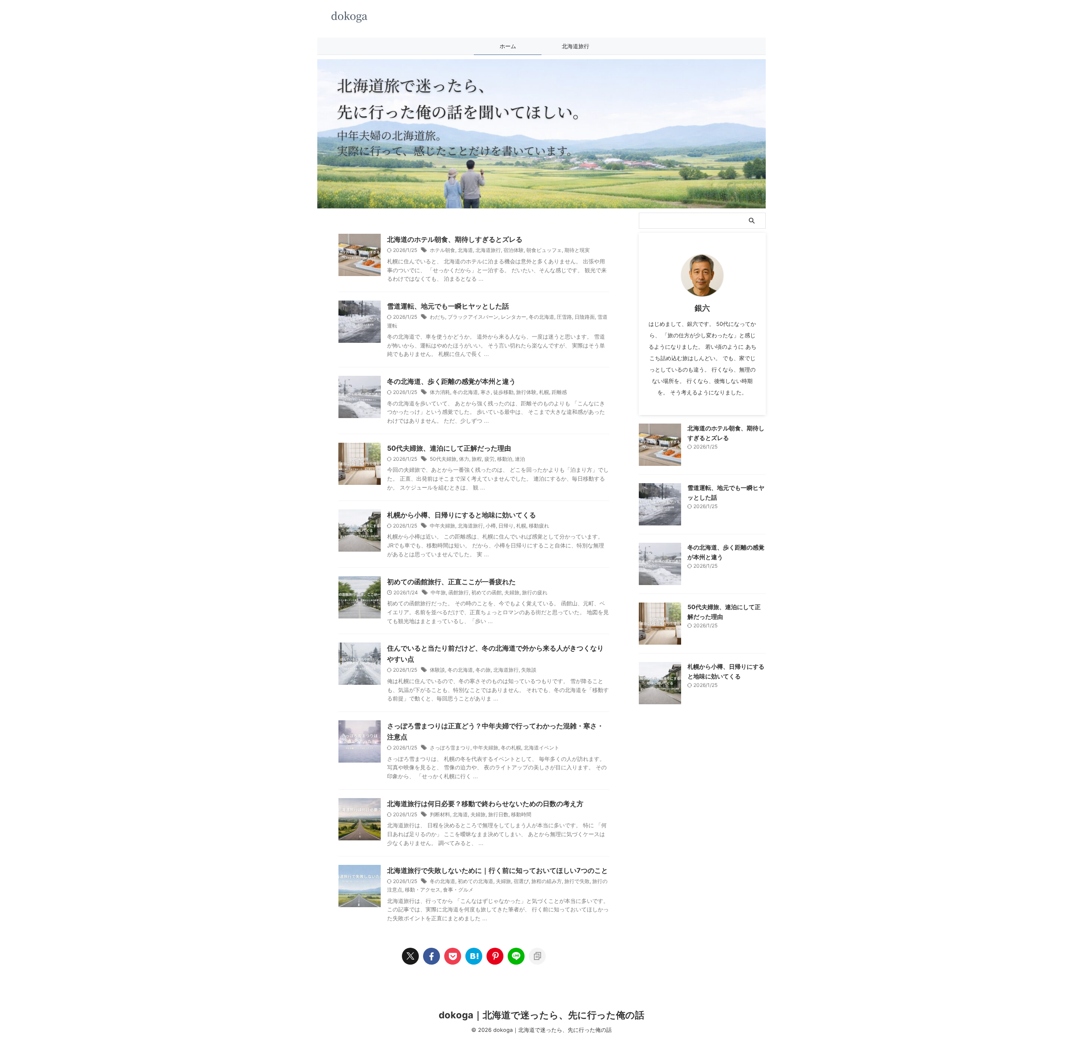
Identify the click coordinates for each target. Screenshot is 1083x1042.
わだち (437, 317)
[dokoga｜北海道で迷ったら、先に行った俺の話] (473, 956)
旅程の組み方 (546, 881)
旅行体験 (526, 392)
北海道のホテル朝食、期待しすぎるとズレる (454, 239)
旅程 (477, 459)
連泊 (520, 459)
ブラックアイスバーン (473, 317)
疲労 (489, 459)
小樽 (491, 525)
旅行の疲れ (534, 592)
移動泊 (504, 459)
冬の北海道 (541, 317)
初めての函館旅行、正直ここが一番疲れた (451, 581)
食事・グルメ (458, 889)
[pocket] (452, 956)
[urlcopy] (537, 956)
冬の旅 (483, 670)
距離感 (559, 392)
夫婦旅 (512, 592)
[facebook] (431, 956)
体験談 (437, 670)
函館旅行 (458, 592)
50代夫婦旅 (443, 459)
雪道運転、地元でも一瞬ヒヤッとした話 (448, 306)
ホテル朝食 (442, 250)
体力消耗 (440, 392)
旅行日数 (498, 814)
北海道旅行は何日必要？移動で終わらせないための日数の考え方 (485, 803)
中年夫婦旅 (442, 525)
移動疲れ (539, 525)
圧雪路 (564, 317)
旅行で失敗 (577, 881)
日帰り (506, 525)
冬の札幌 (511, 747)
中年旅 (438, 592)
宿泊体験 (513, 250)
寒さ (486, 392)
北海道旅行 (575, 46)
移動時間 (521, 814)
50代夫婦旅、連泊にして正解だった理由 (449, 448)
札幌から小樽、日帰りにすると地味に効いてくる (461, 515)
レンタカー (513, 317)
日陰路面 (584, 317)
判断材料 (440, 814)
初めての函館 (486, 592)
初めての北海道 (475, 881)
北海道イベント (541, 747)
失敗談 (528, 670)
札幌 (544, 392)
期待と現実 (577, 250)
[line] (516, 956)
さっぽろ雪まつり (450, 747)
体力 (464, 459)
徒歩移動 (503, 392)
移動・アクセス (422, 889)
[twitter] (410, 956)
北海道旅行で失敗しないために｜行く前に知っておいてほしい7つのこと (497, 870)
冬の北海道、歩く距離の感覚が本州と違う (451, 381)
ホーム (508, 46)
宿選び (521, 881)
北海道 (465, 250)
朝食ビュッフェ (544, 250)
